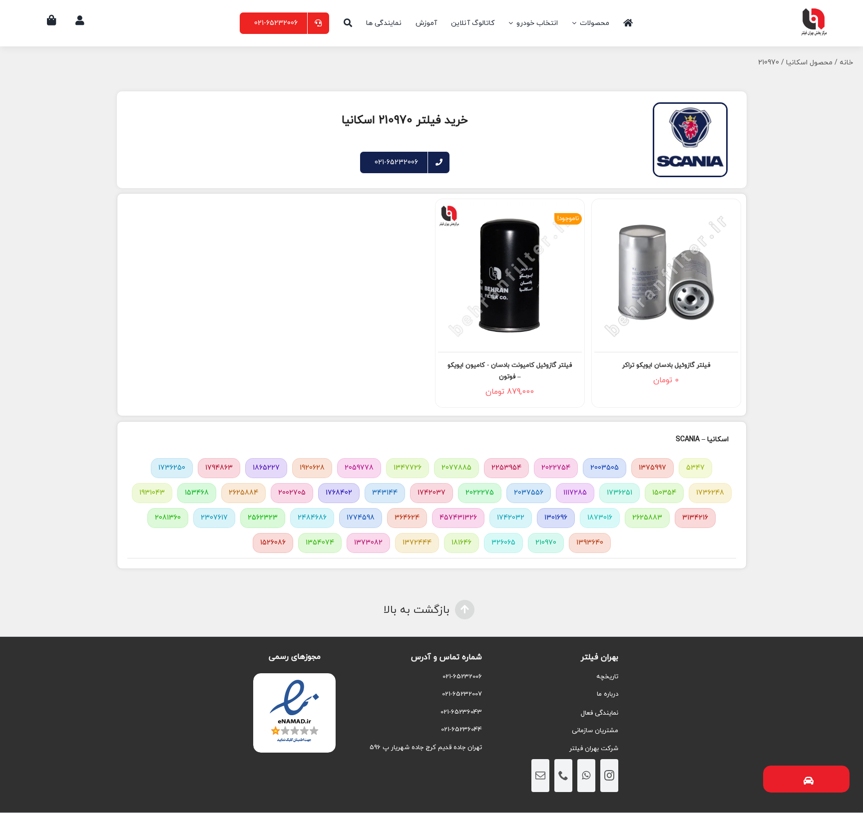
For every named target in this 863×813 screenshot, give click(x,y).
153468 (197, 493)
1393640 (589, 542)
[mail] (540, 775)
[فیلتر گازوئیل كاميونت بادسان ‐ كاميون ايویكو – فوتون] (510, 275)
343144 (385, 493)
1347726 (408, 468)
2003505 (604, 468)
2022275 (479, 493)
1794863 (219, 468)
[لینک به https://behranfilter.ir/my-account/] (79, 20)
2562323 (263, 518)
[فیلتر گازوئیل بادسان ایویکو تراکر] (666, 275)
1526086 (273, 542)
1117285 (575, 493)
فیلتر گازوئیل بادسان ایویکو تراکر (666, 365)
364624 (407, 518)
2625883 (647, 518)
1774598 (361, 518)
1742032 (510, 518)
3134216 (695, 518)
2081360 (168, 518)
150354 (664, 493)
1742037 (431, 493)
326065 (503, 542)
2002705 (292, 493)
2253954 (506, 468)
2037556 (528, 493)
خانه (846, 62)
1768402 (339, 493)
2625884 (243, 493)
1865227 (266, 468)
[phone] (563, 775)
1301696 (555, 518)
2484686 (312, 518)
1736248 (710, 493)
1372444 (417, 542)
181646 (461, 542)
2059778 (359, 468)
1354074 (320, 542)
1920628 (312, 468)
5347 (695, 468)
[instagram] (609, 775)
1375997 (652, 468)
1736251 (619, 493)
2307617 (214, 518)
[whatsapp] (586, 775)
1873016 (599, 518)
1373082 (368, 542)
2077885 (456, 468)
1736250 (171, 468)
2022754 (555, 468)
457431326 (458, 518)
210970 (545, 542)
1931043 (152, 493)
